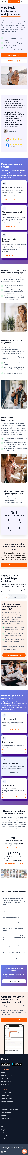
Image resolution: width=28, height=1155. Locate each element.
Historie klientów (5, 1136)
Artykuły (3, 1115)
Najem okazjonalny (6, 1098)
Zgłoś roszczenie (6, 1112)
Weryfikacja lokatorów (7, 1081)
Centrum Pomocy (6, 1118)
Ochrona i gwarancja (7, 1075)
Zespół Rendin (5, 1130)
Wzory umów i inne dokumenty (9, 1109)
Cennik (3, 1072)
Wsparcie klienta (5, 1084)
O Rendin (3, 1127)
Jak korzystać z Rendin (7, 1092)
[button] (14, 901)
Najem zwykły (5, 1095)
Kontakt (3, 1139)
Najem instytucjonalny (7, 1101)
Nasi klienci (4, 1133)
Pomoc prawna (5, 1078)
